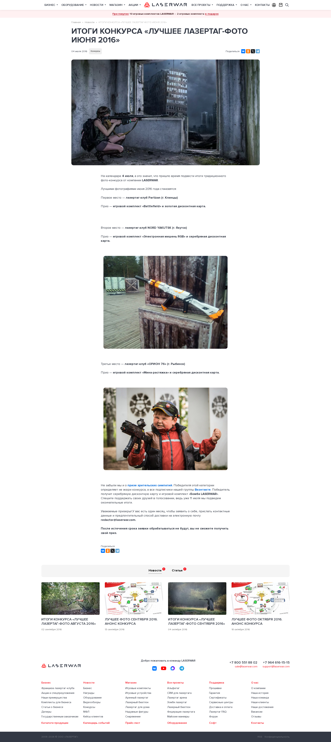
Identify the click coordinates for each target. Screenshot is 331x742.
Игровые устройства (138, 693)
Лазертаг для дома (137, 707)
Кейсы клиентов (93, 716)
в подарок (211, 13)
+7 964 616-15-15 (276, 662)
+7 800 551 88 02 (243, 662)
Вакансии (256, 711)
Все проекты (201, 5)
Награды (88, 693)
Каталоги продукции (54, 723)
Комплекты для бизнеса (56, 702)
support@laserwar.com (276, 666)
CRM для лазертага (179, 693)
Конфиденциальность (277, 736)
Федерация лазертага (181, 711)
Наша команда (260, 697)
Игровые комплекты (138, 688)
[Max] (173, 668)
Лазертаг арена (177, 697)
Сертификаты (218, 697)
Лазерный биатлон (136, 702)
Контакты (262, 5)
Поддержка (226, 5)
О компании (258, 688)
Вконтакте (203, 489)
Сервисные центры (221, 702)
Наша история (259, 693)
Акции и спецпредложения (57, 693)
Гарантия (214, 693)
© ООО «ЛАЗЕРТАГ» (66, 736)
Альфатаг (173, 688)
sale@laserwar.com (246, 666)
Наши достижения (262, 707)
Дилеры (46, 711)
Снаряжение (133, 716)
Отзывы (256, 716)
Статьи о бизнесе (52, 707)
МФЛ (86, 711)
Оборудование (72, 5)
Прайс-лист (132, 723)
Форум (213, 716)
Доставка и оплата (220, 707)
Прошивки (215, 688)
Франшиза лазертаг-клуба (57, 688)
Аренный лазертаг (136, 697)
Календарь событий (96, 723)
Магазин (116, 5)
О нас (244, 5)
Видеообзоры (92, 702)
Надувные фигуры (136, 711)
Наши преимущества (54, 697)
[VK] (154, 668)
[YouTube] (163, 668)
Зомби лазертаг (177, 702)
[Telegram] (258, 51)
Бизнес (50, 5)
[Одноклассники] (248, 51)
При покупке (120, 13)
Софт (213, 723)
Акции (134, 5)
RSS (260, 736)
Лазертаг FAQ (218, 711)
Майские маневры (178, 716)
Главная (76, 22)
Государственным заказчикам (59, 716)
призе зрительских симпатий (150, 485)
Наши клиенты (260, 702)
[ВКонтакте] (243, 51)
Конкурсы (95, 51)
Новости (97, 5)
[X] (253, 51)
